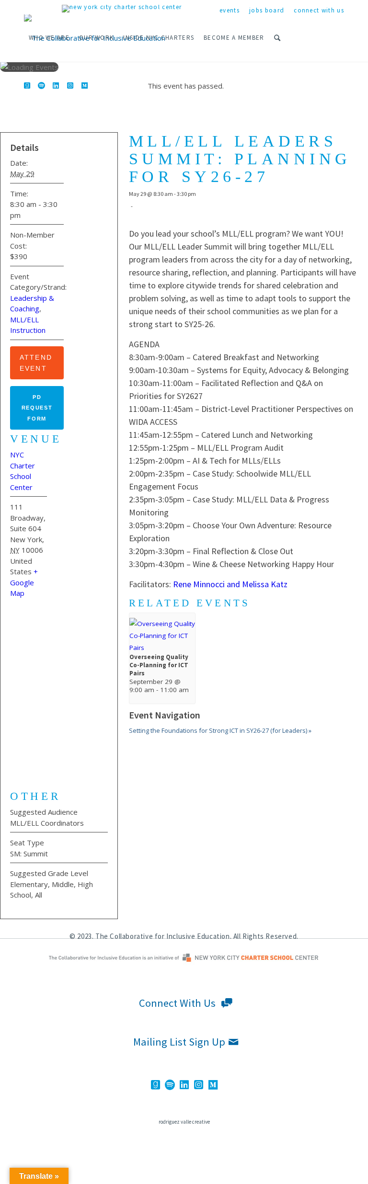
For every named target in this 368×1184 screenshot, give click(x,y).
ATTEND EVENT (36, 362)
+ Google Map (24, 582)
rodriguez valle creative (184, 1121)
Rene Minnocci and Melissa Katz (230, 584)
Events (229, 10)
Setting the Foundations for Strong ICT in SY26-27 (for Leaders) (220, 730)
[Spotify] (41, 85)
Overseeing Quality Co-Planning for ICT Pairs (158, 665)
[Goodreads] (27, 85)
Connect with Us (319, 10)
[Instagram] (70, 85)
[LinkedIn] (55, 85)
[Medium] (84, 85)
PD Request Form (37, 407)
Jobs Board (266, 10)
